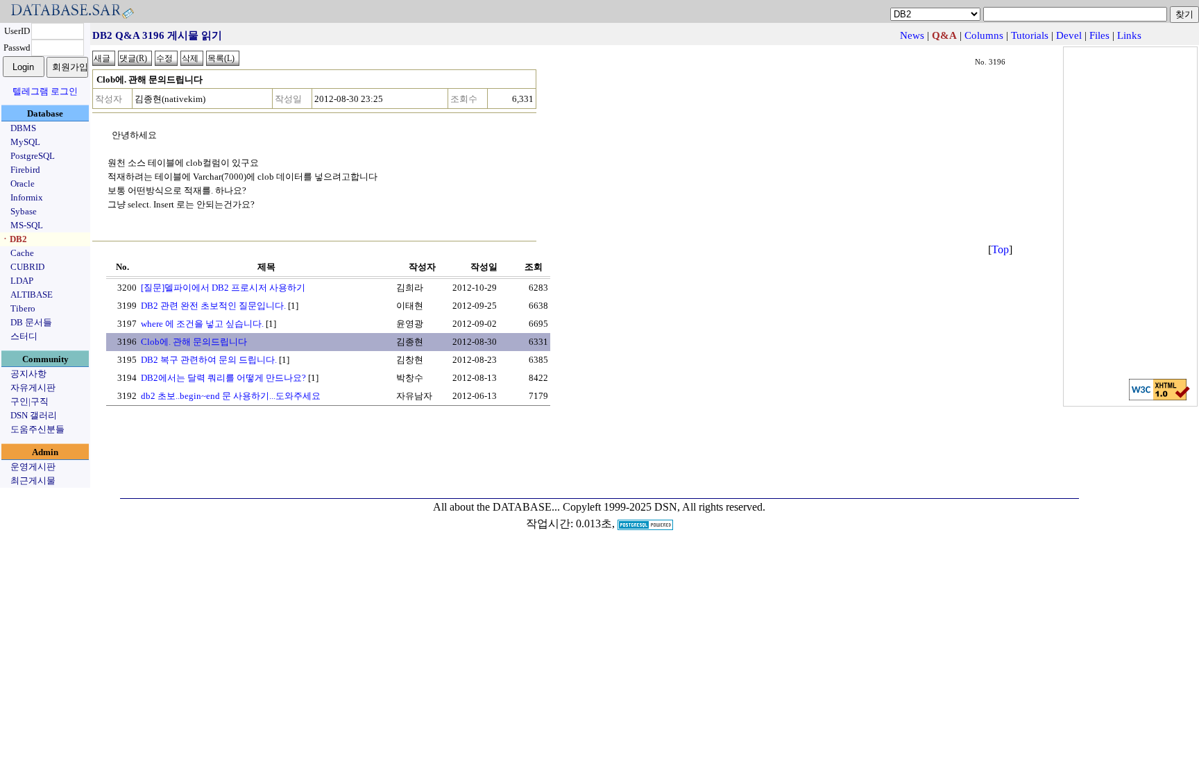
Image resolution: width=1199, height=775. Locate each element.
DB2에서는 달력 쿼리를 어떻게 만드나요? (223, 378)
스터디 (23, 336)
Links (1129, 35)
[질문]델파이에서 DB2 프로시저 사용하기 (223, 287)
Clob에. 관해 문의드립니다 (194, 342)
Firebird (25, 169)
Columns (983, 35)
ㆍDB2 (14, 239)
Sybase (23, 211)
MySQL (25, 142)
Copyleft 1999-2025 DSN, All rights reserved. (664, 507)
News (912, 35)
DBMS (23, 128)
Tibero (22, 308)
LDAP (21, 280)
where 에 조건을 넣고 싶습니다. (202, 323)
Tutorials (1029, 35)
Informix (26, 197)
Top (1000, 249)
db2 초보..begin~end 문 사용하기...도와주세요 (231, 396)
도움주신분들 (37, 429)
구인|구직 (29, 401)
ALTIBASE (31, 294)
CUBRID (27, 267)
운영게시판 (33, 466)
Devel (1069, 35)
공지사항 (28, 373)
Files (1099, 35)
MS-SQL (26, 225)
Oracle (22, 183)
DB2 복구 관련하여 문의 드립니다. (209, 360)
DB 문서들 (31, 322)
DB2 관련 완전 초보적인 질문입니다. (213, 305)
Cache (22, 253)
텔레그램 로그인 (45, 91)
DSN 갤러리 (33, 415)
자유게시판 (33, 387)
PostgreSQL (32, 156)
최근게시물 (33, 480)
